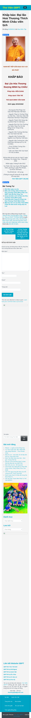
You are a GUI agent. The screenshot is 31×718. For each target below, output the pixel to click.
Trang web (4, 287)
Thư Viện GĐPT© (19, 714)
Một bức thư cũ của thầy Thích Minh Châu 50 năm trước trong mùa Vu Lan (16, 204)
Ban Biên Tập (22, 29)
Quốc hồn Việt (15, 697)
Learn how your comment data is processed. (14, 300)
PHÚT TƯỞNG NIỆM (16, 217)
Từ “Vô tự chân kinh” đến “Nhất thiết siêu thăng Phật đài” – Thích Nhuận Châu (15, 451)
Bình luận (5, 251)
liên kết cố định (13, 224)
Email (4, 280)
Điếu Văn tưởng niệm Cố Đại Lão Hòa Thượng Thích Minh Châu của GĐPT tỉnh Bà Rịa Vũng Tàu (16, 192)
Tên (3, 273)
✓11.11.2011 (16, 716)
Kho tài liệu (18, 701)
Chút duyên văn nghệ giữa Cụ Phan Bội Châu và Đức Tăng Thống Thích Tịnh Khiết (16, 468)
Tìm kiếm (6, 434)
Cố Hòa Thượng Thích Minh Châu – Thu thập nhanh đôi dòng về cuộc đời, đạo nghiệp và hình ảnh (22, 233)
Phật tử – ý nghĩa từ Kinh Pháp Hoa (15, 448)
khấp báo (14, 222)
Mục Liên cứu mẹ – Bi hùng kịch (14, 465)
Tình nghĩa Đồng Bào (10, 710)
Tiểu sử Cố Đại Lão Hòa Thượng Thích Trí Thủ (8, 230)
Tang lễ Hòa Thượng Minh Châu (12, 215)
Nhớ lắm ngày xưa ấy (12, 189)
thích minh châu (23, 222)
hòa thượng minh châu (12, 219)
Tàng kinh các (8, 701)
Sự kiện (7, 697)
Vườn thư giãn (9, 705)
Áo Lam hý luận (19, 705)
